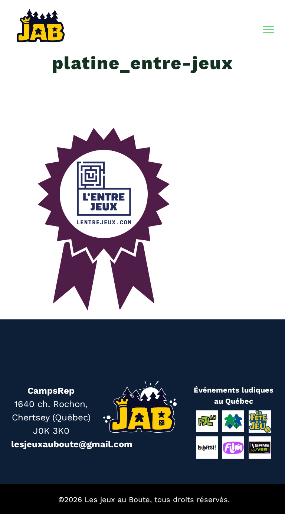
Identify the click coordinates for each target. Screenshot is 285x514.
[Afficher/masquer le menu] (268, 29)
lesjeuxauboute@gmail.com (71, 444)
